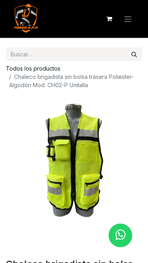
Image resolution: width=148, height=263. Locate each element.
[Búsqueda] (134, 54)
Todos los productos (33, 68)
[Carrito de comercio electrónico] (109, 18)
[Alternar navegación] (128, 19)
